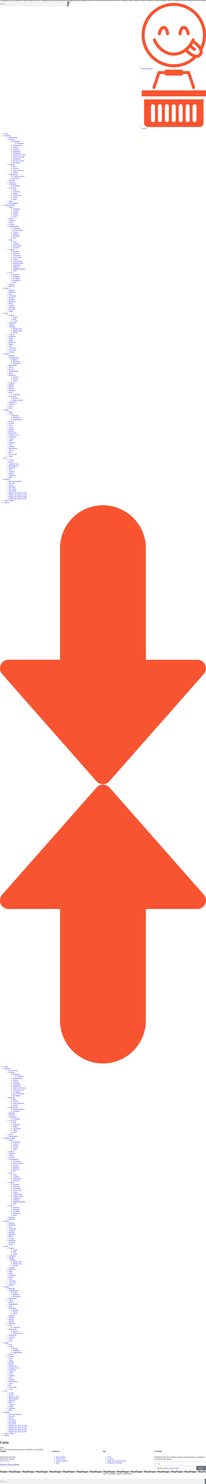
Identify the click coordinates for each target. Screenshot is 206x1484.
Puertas (15, 379)
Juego (11, 373)
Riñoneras (12, 302)
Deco (10, 445)
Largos (15, 321)
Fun (5, 458)
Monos (11, 344)
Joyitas (11, 207)
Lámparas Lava (14, 435)
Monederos (16, 363)
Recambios (16, 163)
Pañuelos (16, 234)
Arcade (11, 460)
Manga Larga (17, 331)
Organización (13, 174)
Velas (10, 412)
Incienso (11, 423)
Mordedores (13, 365)
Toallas (11, 222)
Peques (6, 354)
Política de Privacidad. (171, 1468)
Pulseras (15, 213)
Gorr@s (15, 232)
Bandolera (12, 292)
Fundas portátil (18, 263)
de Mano (12, 298)
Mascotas (12, 286)
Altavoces (16, 253)
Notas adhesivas (18, 170)
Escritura (12, 139)
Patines (11, 473)
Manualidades (13, 371)
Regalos (7, 479)
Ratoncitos (12, 375)
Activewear (12, 350)
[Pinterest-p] (71, 1475)
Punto (11, 338)
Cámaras (11, 472)
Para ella (11, 483)
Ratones (15, 377)
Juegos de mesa (14, 464)
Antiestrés (12, 475)
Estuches (12, 182)
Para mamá (12, 489)
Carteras (11, 305)
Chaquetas (12, 323)
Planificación (13, 137)
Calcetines (12, 348)
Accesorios (12, 188)
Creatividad (12, 184)
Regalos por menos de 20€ (18, 493)
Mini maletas (13, 448)
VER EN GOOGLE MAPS (9, 1464)
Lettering (16, 149)
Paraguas (12, 284)
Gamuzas (16, 248)
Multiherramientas (19, 269)
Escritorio (16, 178)
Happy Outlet (9, 500)
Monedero (12, 307)
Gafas (11, 240)
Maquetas (12, 468)
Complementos (14, 226)
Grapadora (16, 192)
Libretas (15, 168)
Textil (10, 441)
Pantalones (12, 342)
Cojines (11, 439)
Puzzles (11, 369)
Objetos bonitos (9, 205)
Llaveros (11, 224)
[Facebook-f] (37, 1475)
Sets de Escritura (18, 161)
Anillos (15, 215)
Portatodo (12, 309)
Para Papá (12, 487)
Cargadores (17, 265)
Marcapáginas (13, 203)
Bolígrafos (16, 141)
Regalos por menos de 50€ (18, 499)
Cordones (16, 244)
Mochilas (12, 180)
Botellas (11, 385)
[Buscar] (68, 4)
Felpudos (12, 443)
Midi (14, 319)
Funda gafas (17, 246)
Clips (14, 190)
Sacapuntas (16, 159)
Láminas (11, 446)
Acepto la (168, 1468)
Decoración (12, 396)
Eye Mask (16, 278)
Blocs (15, 166)
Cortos (15, 317)
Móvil (11, 304)
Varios (11, 311)
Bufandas (16, 236)
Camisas (11, 334)
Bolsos (6, 288)
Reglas (15, 193)
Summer (11, 352)
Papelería (7, 136)
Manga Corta (17, 329)
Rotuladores (17, 153)
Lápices (15, 147)
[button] (103, 784)
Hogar (6, 410)
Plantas (11, 421)
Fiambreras (16, 280)
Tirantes (15, 333)
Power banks (17, 257)
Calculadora (17, 195)
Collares (15, 211)
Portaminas (16, 151)
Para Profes (12, 491)
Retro (10, 477)
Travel (11, 273)
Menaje (11, 387)
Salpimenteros (17, 419)
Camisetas (12, 327)
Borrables (20, 143)
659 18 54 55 (4, 1461)
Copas (11, 427)
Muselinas (12, 390)
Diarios (15, 172)
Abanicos (12, 221)
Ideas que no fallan (15, 481)
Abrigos (11, 325)
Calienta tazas (17, 261)
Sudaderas (12, 336)
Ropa (6, 313)
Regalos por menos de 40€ (18, 497)
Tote (10, 294)
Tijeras (15, 197)
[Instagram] (2, 1475)
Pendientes (16, 209)
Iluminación (13, 402)
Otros (15, 199)
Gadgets (11, 249)
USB (14, 271)
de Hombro (12, 296)
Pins (14, 238)
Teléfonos (16, 267)
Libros (11, 201)
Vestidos (11, 315)
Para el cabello (18, 230)
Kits (10, 452)
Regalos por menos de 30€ (18, 495)
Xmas (11, 456)
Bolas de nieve (18, 400)
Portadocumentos (19, 176)
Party (10, 346)
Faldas (11, 340)
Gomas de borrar (18, 157)
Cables (15, 259)
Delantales (16, 417)
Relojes (11, 219)
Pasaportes (16, 277)
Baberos (11, 389)
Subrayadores (17, 145)
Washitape (16, 186)
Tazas (10, 425)
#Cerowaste (13, 454)
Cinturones (16, 228)
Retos (10, 470)
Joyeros (15, 398)
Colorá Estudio (126, 1474)
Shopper (11, 290)
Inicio (6, 134)
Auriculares (17, 255)
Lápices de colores (19, 155)
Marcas (6, 502)
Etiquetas (16, 275)
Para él (11, 485)
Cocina (11, 414)
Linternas (12, 404)
